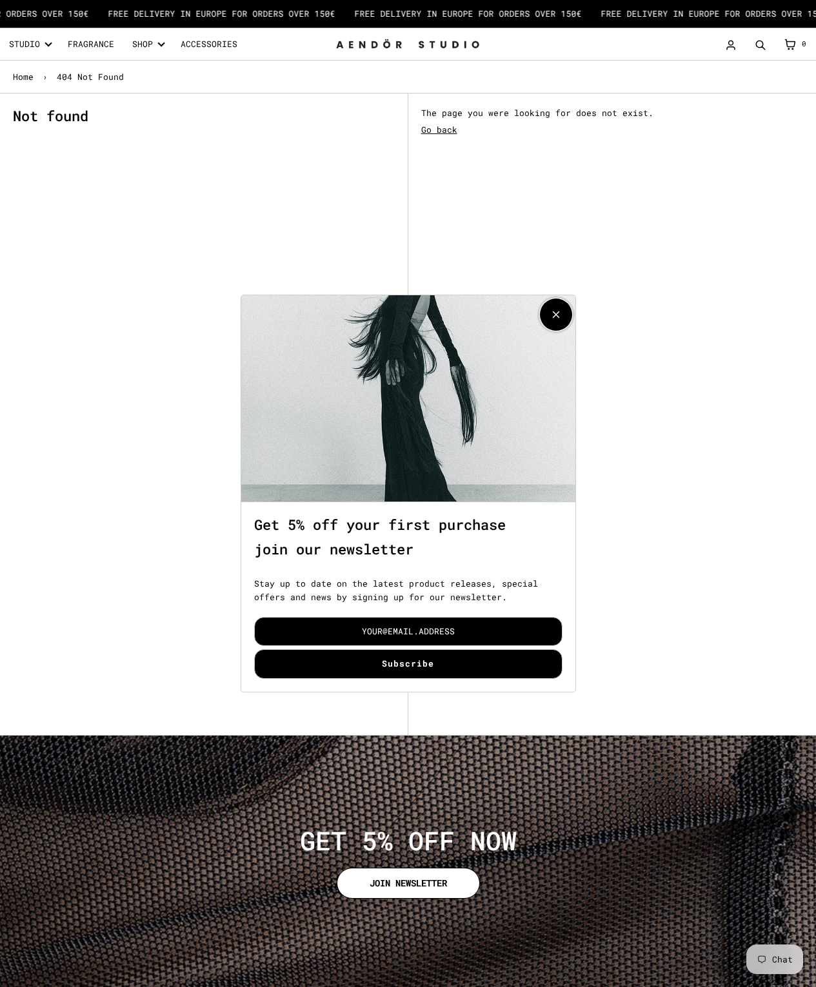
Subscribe (408, 663)
